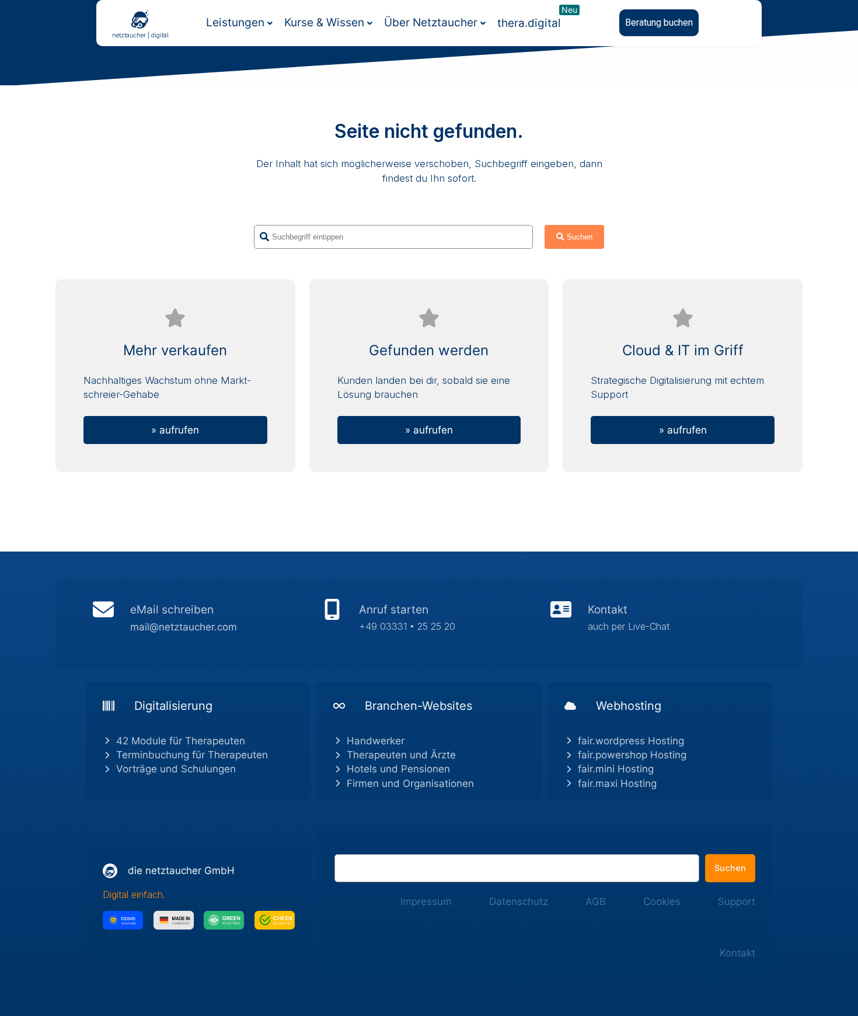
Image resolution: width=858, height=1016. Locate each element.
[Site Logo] (140, 18)
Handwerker (375, 741)
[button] (659, 22)
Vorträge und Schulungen (176, 769)
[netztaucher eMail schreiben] (200, 623)
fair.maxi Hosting (617, 783)
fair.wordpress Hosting (631, 741)
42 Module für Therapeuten (180, 741)
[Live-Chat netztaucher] (657, 623)
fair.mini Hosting (616, 769)
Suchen (349, 847)
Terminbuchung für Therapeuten (192, 755)
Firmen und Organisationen (410, 783)
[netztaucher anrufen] (429, 623)
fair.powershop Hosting (632, 755)
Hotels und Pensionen (398, 769)
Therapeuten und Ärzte (401, 755)
